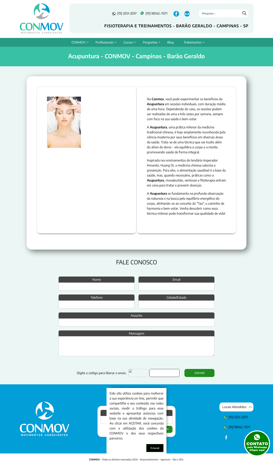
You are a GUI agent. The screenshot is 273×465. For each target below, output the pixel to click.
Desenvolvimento (149, 459)
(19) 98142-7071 (156, 13)
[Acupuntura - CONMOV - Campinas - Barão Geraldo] (45, 435)
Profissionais (105, 42)
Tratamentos (192, 42)
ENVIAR (199, 373)
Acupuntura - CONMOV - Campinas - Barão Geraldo (136, 55)
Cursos (128, 42)
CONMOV (79, 42)
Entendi (154, 448)
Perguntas (150, 42)
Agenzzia (165, 459)
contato (186, 16)
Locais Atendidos (234, 407)
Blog (170, 42)
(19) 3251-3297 (127, 13)
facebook (175, 16)
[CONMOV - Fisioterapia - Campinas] (42, 18)
